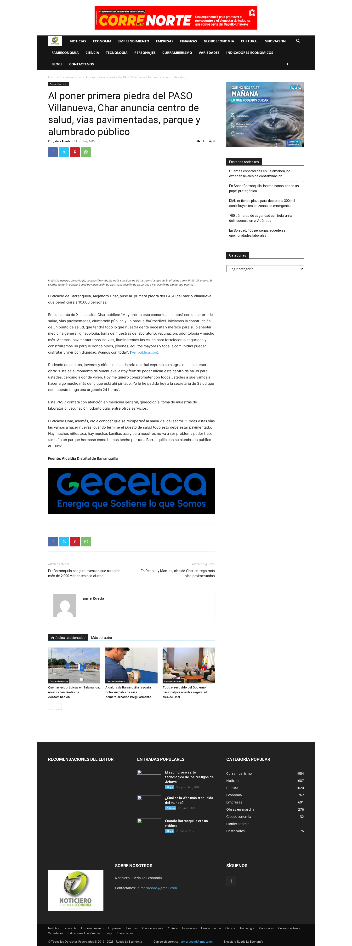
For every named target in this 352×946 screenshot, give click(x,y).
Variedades (209, 52)
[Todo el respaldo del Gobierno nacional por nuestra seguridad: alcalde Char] (189, 665)
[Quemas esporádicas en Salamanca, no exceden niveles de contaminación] (74, 665)
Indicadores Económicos (249, 52)
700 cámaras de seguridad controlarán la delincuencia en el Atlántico (260, 218)
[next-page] (59, 707)
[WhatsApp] (86, 152)
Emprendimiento (133, 41)
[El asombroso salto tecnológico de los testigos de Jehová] (149, 778)
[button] (298, 41)
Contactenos (81, 64)
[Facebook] (287, 64)
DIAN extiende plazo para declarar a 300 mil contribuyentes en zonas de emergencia (262, 203)
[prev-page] (51, 707)
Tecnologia (117, 52)
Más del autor (101, 638)
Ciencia (92, 52)
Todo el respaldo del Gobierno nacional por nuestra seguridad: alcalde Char (185, 692)
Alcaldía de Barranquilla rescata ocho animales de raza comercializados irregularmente (128, 692)
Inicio (51, 77)
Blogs (56, 64)
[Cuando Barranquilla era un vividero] (149, 827)
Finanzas (188, 41)
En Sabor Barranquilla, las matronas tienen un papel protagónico (264, 188)
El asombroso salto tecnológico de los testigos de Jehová (189, 777)
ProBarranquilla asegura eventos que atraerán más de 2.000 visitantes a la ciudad (84, 573)
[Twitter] (64, 152)
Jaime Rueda (62, 141)
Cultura (249, 41)
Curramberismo (177, 52)
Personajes (145, 52)
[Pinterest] (75, 152)
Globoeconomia (219, 41)
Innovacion (274, 41)
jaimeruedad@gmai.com (196, 942)
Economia (102, 41)
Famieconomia (65, 52)
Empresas (164, 41)
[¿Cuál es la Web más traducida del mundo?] (149, 804)
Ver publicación (144, 352)
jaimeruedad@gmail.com (157, 888)
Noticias (78, 41)
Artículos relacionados (68, 638)
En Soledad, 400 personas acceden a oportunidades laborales (257, 233)
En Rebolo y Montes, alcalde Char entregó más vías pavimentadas (178, 573)
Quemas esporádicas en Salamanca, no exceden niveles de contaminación (74, 692)
